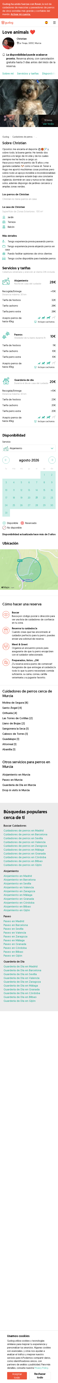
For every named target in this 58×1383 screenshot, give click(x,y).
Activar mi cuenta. (20, 14)
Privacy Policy (41, 1367)
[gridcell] (44, 475)
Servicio (6, 441)
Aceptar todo (17, 1375)
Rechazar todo (40, 1375)
